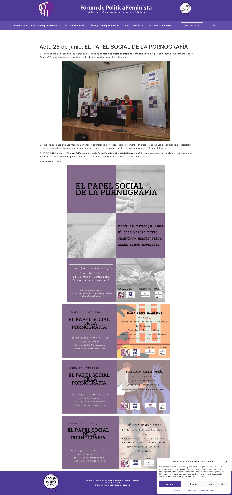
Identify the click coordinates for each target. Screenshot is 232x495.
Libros (126, 25)
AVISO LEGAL (118, 480)
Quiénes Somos (19, 25)
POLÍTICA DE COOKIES (131, 480)
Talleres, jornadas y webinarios (103, 25)
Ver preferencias (217, 484)
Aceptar (170, 484)
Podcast (137, 25)
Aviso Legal (210, 490)
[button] (226, 461)
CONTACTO (90, 480)
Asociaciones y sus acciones (44, 25)
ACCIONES (153, 25)
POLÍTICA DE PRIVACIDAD (103, 480)
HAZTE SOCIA (192, 25)
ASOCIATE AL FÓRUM (112, 483)
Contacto (166, 25)
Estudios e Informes (74, 25)
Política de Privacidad (196, 490)
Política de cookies (180, 490)
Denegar (193, 484)
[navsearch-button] (214, 25)
